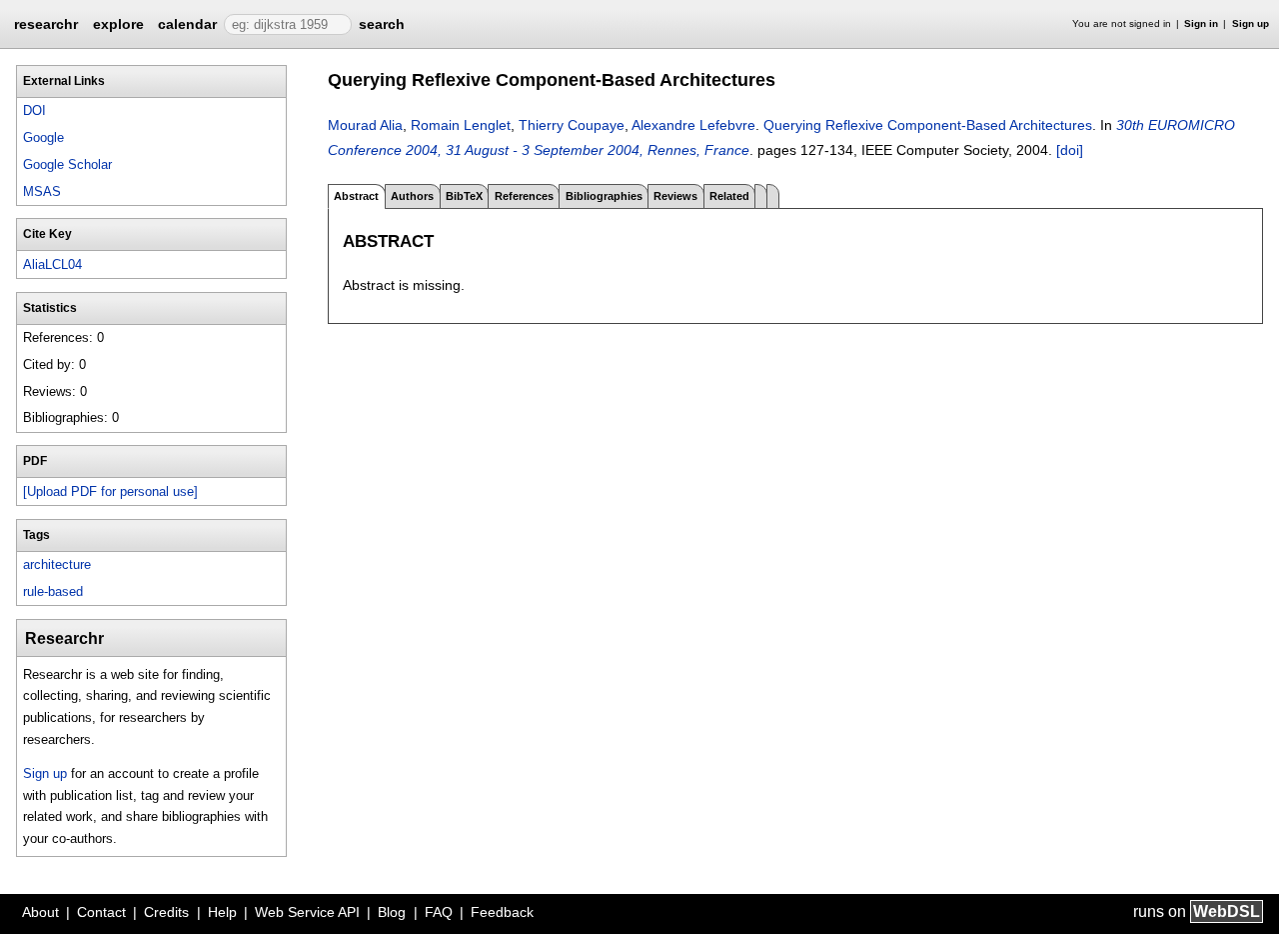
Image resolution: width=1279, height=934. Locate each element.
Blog (392, 912)
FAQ (439, 912)
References (524, 196)
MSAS (42, 191)
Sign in (1201, 23)
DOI (34, 110)
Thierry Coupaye (572, 125)
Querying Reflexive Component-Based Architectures (927, 125)
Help (222, 912)
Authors (412, 196)
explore (118, 24)
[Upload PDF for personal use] (110, 491)
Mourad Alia (365, 125)
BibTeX (464, 196)
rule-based (53, 591)
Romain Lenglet (461, 125)
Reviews (675, 196)
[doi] (1069, 150)
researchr (46, 23)
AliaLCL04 (52, 264)
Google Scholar (67, 164)
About (40, 912)
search (382, 24)
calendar (187, 24)
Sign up (1250, 23)
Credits (166, 912)
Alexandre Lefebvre (693, 125)
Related (729, 196)
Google (43, 137)
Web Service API (307, 912)
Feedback (502, 912)
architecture (57, 564)
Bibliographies (604, 196)
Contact (101, 912)
